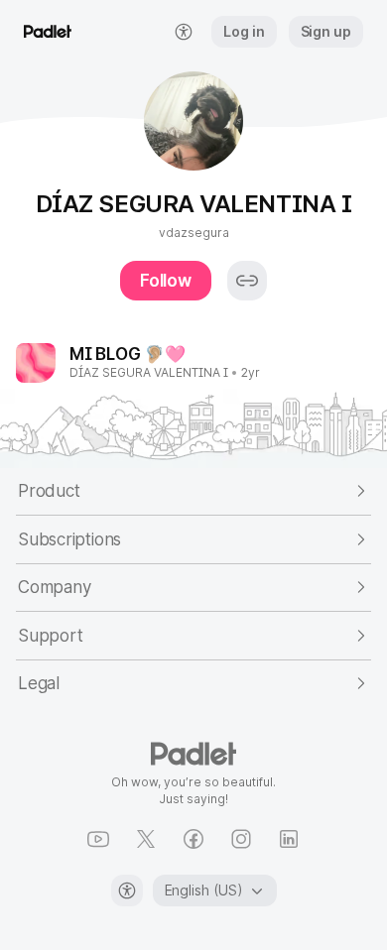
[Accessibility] (127, 890)
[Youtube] (98, 839)
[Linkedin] (289, 839)
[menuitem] (183, 32)
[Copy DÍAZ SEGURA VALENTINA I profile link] (247, 280)
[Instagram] (241, 839)
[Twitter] (146, 839)
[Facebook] (193, 839)
